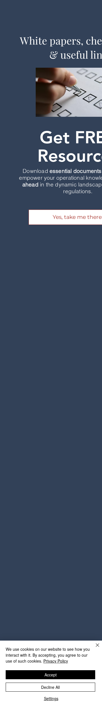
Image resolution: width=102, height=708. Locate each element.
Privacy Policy (55, 661)
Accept (50, 675)
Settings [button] (51, 698)
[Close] (94, 648)
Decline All (50, 687)
